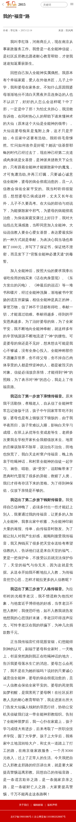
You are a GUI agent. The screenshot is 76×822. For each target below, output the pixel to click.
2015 (22, 4)
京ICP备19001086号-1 (22, 816)
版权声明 (52, 804)
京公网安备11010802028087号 (50, 816)
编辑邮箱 (38, 804)
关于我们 (24, 804)
